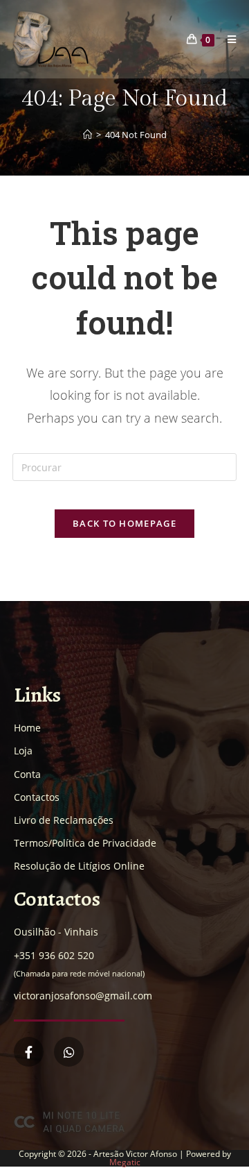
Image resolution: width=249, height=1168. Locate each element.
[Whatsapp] (69, 1052)
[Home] (87, 134)
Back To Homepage (124, 523)
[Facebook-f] (29, 1052)
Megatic (124, 1162)
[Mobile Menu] (227, 39)
